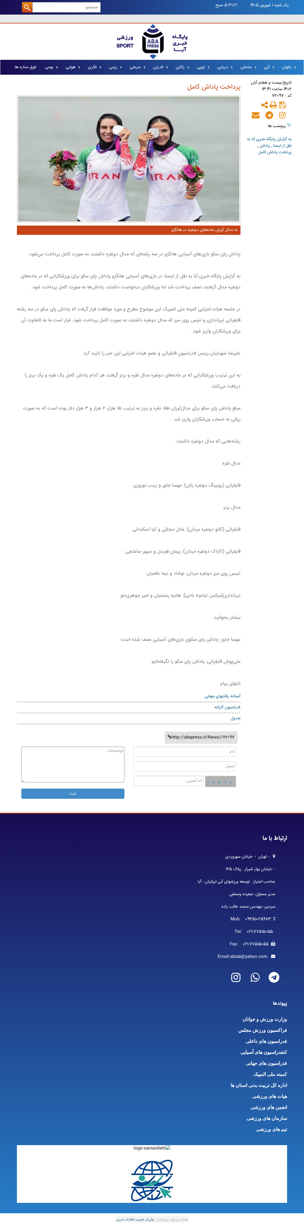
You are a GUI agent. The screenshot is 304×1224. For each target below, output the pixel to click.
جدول (235, 718)
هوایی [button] (70, 67)
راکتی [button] (180, 67)
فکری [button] (92, 67)
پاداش (264, 146)
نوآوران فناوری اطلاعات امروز (135, 1219)
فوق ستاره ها (25, 67)
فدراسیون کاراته (227, 707)
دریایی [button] (222, 67)
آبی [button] (267, 67)
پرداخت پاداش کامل (275, 152)
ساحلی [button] (246, 67)
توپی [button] (201, 67)
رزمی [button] (113, 67)
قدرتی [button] (158, 67)
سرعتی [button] (135, 67)
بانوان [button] (286, 67)
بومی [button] (49, 67)
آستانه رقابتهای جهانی (222, 696)
